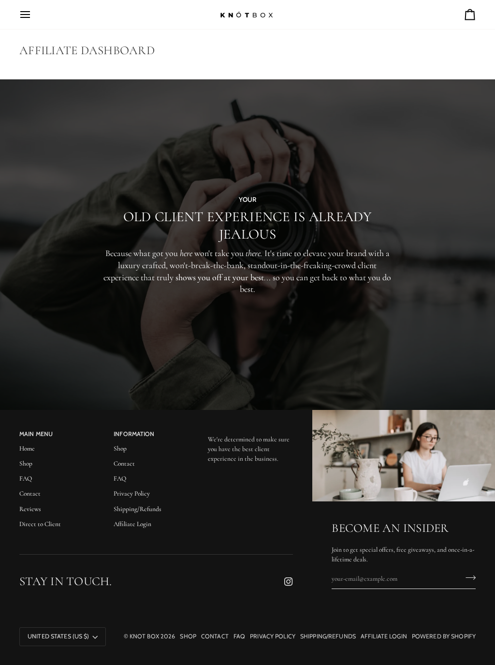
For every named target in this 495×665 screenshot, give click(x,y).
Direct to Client (40, 524)
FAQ (25, 479)
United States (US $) (58, 636)
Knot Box (144, 636)
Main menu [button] (36, 434)
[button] (250, 432)
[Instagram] (288, 581)
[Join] (468, 578)
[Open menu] (33, 14)
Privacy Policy (132, 494)
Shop (25, 464)
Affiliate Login (132, 524)
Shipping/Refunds (137, 509)
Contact (30, 494)
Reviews (30, 509)
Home (27, 449)
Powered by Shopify (444, 636)
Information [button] (134, 434)
